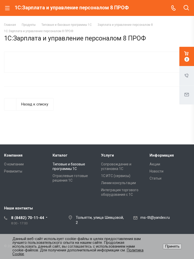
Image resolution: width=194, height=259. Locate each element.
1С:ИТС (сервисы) (115, 176)
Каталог (60, 155)
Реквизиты (13, 171)
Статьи (155, 178)
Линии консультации (118, 183)
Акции (155, 164)
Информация (162, 155)
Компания (13, 155)
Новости (156, 171)
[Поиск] (186, 8)
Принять (172, 246)
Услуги (107, 155)
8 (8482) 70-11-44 (27, 217)
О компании (14, 164)
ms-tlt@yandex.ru (155, 217)
